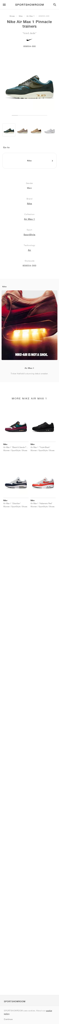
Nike (20, 16)
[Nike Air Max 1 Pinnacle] (8, 129)
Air (29, 250)
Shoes (12, 16)
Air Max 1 (31, 16)
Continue (8, 1019)
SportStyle (29, 234)
